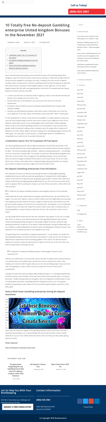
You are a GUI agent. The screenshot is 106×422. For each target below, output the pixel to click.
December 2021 (82, 157)
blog (78, 210)
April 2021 (80, 187)
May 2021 (80, 184)
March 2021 (80, 191)
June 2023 (80, 90)
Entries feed (81, 227)
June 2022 (80, 135)
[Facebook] (79, 401)
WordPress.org (82, 232)
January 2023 (81, 108)
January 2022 (81, 154)
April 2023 (80, 97)
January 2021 (81, 199)
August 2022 (81, 127)
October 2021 (81, 165)
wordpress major (14, 42)
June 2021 (80, 180)
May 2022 (80, 139)
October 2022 (81, 120)
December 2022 (82, 112)
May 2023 (80, 94)
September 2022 (82, 124)
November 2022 (82, 116)
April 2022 (80, 142)
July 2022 (80, 131)
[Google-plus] (91, 401)
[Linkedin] (96, 401)
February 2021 (81, 195)
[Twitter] (85, 401)
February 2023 (81, 105)
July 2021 (80, 176)
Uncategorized (44, 42)
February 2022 (81, 150)
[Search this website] (89, 24)
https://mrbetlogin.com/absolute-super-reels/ (20, 348)
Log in (79, 225)
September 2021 (82, 169)
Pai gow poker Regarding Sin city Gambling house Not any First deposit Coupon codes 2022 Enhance (16, 370)
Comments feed (82, 229)
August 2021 (81, 172)
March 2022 (80, 146)
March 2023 (80, 101)
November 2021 (82, 161)
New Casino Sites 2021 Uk (60, 365)
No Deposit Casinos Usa (38, 365)
